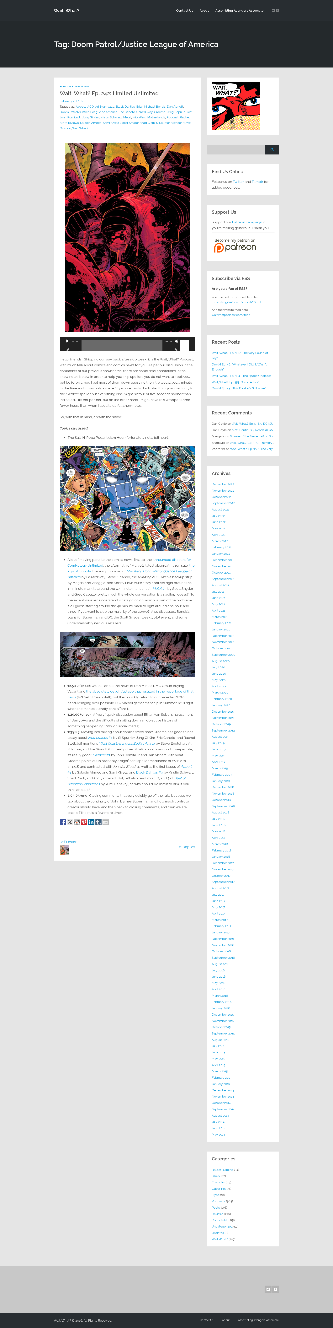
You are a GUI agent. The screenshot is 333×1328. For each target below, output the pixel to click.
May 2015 (218, 1059)
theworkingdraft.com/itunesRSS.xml (236, 302)
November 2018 (223, 793)
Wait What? (82, 86)
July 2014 (218, 1122)
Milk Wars (139, 117)
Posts (216, 1207)
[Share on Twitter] (70, 822)
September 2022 (223, 503)
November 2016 (223, 945)
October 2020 (221, 648)
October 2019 (221, 724)
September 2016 (223, 957)
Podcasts (66, 86)
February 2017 (221, 926)
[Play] (67, 346)
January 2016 (221, 1008)
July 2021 (218, 591)
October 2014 (221, 1103)
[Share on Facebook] (63, 822)
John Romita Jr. (70, 117)
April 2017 (218, 913)
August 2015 (220, 1040)
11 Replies (187, 847)
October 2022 (221, 497)
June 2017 (218, 901)
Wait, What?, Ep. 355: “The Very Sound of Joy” (240, 355)
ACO (90, 106)
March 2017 (220, 920)
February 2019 (222, 774)
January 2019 (221, 781)
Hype (215, 1195)
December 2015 (223, 1014)
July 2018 (218, 819)
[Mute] (176, 346)
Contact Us (184, 10)
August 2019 (220, 736)
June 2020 (219, 673)
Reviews (218, 1214)
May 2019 (218, 756)
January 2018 (221, 856)
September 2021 (223, 579)
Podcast (172, 117)
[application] (127, 344)
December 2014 (223, 1090)
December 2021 (223, 560)
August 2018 (220, 812)
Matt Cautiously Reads (254, 430)
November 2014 (223, 1096)
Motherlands (156, 117)
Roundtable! (220, 1220)
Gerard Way (144, 112)
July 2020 (218, 667)
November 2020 (223, 642)
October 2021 (221, 572)
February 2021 (221, 623)
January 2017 (221, 932)
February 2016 (222, 1002)
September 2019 (223, 730)
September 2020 (223, 654)
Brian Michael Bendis (151, 106)
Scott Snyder (129, 123)
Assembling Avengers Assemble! (239, 10)
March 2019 (220, 768)
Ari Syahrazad (104, 106)
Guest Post (220, 1188)
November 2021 (223, 566)
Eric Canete (127, 112)
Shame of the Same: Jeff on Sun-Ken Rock (259, 436)
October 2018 (221, 800)
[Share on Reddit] (77, 822)
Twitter (238, 182)
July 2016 (218, 970)
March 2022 (220, 541)
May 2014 (218, 1134)
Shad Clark (147, 123)
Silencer (176, 123)
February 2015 (221, 1077)
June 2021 (218, 598)
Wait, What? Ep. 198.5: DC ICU (252, 423)
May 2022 (218, 528)
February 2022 (222, 547)
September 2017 (223, 882)
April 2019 (218, 762)
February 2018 (222, 850)
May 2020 (219, 680)
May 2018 (218, 831)
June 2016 (219, 976)
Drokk (216, 1176)
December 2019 (223, 711)
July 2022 (218, 516)
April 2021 (218, 610)
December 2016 (223, 939)
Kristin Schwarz (111, 117)
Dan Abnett (175, 106)
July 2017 (218, 894)
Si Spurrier (162, 123)
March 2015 (220, 1071)
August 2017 (220, 888)
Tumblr (257, 182)
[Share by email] (106, 822)
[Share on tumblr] (98, 822)
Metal (127, 117)
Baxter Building (222, 1170)
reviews (73, 123)
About (204, 10)
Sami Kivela (111, 123)
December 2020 (223, 636)
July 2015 (218, 1046)
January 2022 (221, 553)
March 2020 (220, 692)
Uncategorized (222, 1226)
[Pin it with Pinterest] (84, 822)
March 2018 (220, 844)
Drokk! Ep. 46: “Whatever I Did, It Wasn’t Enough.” (239, 367)
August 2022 (220, 509)
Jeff (189, 112)
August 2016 (220, 964)
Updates (218, 1233)
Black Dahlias (125, 106)
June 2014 (218, 1128)
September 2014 (223, 1109)
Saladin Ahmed (91, 123)
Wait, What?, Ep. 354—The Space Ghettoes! (242, 376)
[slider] (185, 340)
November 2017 (223, 869)
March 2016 (220, 995)
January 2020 (221, 705)
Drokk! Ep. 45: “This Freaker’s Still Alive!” (239, 388)
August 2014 (220, 1115)
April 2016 (218, 989)
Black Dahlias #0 (149, 772)
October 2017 (221, 875)
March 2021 (220, 617)
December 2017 (223, 863)
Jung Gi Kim (90, 117)
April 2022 (218, 535)
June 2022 (219, 522)
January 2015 (221, 1084)
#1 (100, 738)
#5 (159, 588)
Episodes (218, 1182)
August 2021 (220, 585)
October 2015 (221, 1027)
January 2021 (221, 629)
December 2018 (223, 787)
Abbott (81, 106)
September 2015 (223, 1033)
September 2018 (223, 806)
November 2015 (223, 1021)
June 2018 (219, 825)
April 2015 (218, 1065)
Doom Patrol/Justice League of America (88, 112)
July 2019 (218, 743)
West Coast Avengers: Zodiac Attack (127, 743)
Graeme (159, 112)
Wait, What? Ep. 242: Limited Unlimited (109, 93)
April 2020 (219, 686)
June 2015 (218, 1052)
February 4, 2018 (71, 101)
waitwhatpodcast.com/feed (231, 315)
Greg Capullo (176, 112)
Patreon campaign (247, 222)
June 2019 (219, 749)
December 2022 (223, 484)
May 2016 (218, 983)
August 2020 (221, 661)
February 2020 (222, 699)
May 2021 (218, 604)
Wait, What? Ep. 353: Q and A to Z (235, 382)
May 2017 (218, 907)
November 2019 (223, 718)
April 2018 (218, 837)
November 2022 (223, 490)
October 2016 (221, 951)
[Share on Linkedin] (91, 822)
